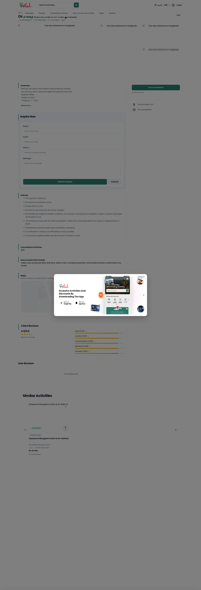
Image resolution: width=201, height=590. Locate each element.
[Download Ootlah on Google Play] (66, 303)
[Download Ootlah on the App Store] (80, 303)
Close (141, 277)
